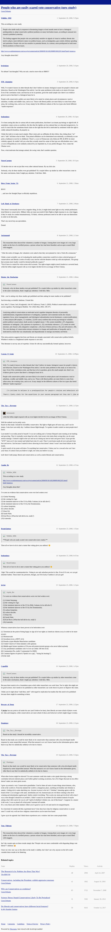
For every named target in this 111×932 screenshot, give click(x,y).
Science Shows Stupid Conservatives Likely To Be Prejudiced (25, 898)
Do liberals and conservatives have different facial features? (24, 906)
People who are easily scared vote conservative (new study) (38, 7)
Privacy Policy (45, 924)
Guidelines (20, 924)
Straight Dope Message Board (11, 2)
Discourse (13, 929)
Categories (11, 924)
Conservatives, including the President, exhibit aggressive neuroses (27, 880)
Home (3, 924)
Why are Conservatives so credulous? (16, 889)
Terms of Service (32, 924)
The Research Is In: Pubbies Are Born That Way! (20, 871)
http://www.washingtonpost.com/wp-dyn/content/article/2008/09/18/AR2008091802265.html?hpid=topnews (38, 51)
